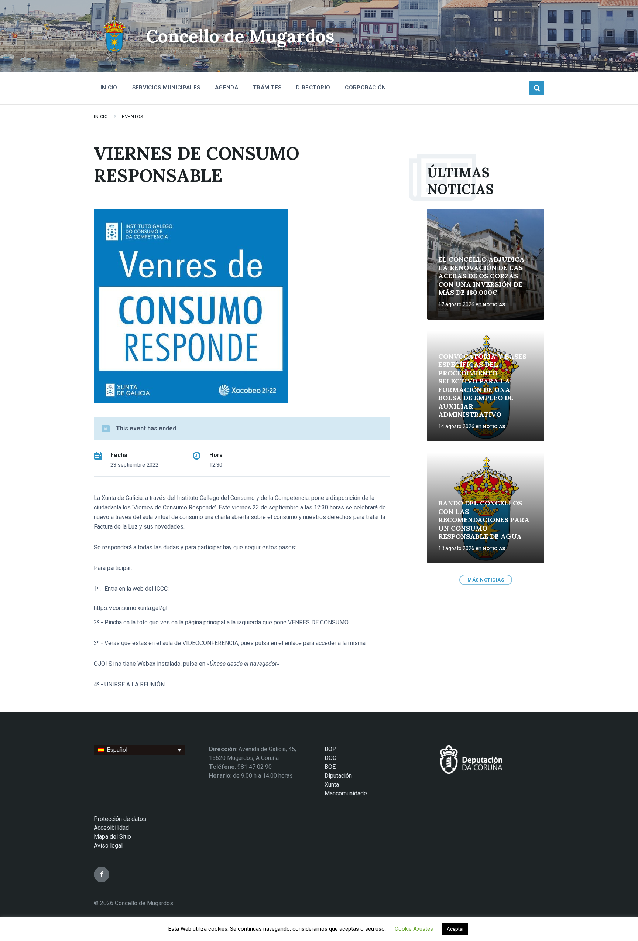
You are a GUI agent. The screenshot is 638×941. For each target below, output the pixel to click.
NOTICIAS (494, 304)
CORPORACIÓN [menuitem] (365, 87)
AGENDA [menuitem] (226, 87)
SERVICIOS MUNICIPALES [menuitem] (166, 87)
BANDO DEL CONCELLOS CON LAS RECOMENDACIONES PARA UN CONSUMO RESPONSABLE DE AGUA (483, 520)
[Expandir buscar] (536, 88)
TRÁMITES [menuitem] (267, 87)
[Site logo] (114, 53)
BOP (330, 749)
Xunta (332, 784)
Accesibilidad (111, 827)
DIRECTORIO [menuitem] (313, 87)
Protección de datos (120, 818)
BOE (330, 766)
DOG (330, 757)
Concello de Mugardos (240, 36)
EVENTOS (133, 116)
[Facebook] (101, 874)
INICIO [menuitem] (108, 87)
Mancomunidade (346, 793)
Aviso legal (108, 845)
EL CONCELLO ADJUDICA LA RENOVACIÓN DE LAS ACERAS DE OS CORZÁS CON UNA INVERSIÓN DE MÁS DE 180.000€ (481, 276)
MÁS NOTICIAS (485, 580)
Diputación (338, 775)
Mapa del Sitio (112, 836)
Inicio (101, 116)
